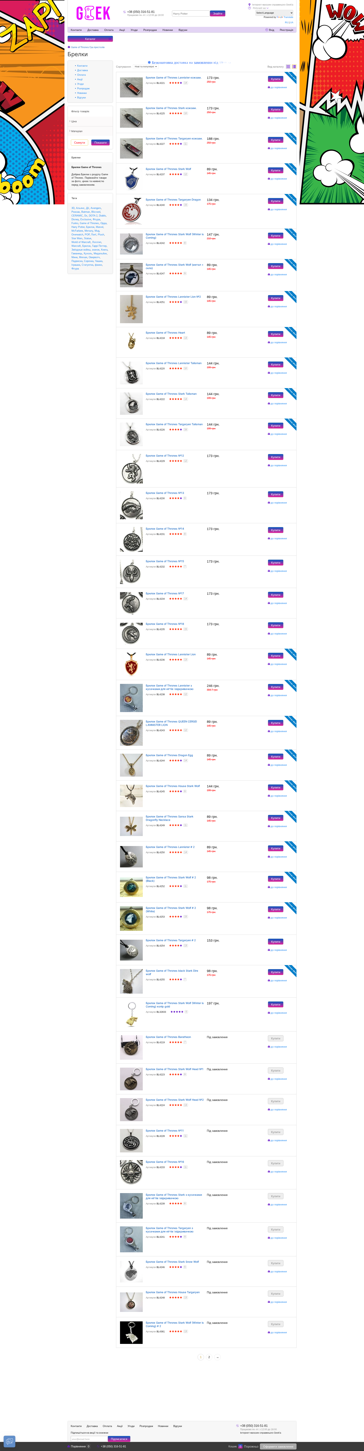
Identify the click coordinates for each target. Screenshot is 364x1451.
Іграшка (75, 264)
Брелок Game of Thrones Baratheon (168, 1036)
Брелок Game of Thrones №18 (165, 623)
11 (185, 143)
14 (185, 83)
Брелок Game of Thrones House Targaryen (173, 1292)
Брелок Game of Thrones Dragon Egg (169, 755)
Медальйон (100, 253)
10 (185, 113)
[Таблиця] (294, 66)
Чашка (98, 261)
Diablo (102, 215)
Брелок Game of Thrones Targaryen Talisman (174, 424)
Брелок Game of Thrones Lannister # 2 (170, 846)
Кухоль (88, 253)
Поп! (93, 234)
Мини (74, 257)
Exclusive (85, 219)
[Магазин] (68, 47)
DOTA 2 (93, 215)
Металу (89, 230)
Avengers (96, 208)
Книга (104, 249)
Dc (85, 215)
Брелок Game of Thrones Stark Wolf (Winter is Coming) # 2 (175, 1324)
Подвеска (76, 261)
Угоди (134, 29)
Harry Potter (78, 227)
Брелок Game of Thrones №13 (165, 492)
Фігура (96, 219)
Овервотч (94, 257)
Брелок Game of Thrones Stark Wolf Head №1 (174, 1069)
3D (73, 208)
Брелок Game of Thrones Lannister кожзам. (174, 77)
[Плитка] (288, 66)
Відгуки (183, 29)
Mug (97, 230)
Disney (75, 219)
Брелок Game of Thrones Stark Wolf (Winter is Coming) (175, 236)
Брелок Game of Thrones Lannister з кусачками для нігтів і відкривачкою (169, 687)
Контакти (76, 29)
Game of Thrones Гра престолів (87, 47)
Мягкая (83, 257)
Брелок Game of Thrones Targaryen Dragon (173, 199)
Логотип (96, 242)
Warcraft (76, 245)
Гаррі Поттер (99, 245)
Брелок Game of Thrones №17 (165, 593)
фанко (98, 264)
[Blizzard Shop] (93, 13)
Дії (87, 208)
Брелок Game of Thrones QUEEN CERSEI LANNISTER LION (171, 723)
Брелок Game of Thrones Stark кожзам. (171, 108)
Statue (87, 238)
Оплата (109, 29)
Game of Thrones (89, 223)
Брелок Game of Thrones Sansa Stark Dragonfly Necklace (169, 818)
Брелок (90, 227)
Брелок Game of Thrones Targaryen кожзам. (174, 138)
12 (185, 174)
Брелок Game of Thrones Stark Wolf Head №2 (175, 1099)
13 (185, 338)
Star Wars (76, 238)
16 (185, 429)
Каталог (90, 38)
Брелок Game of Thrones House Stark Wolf (173, 786)
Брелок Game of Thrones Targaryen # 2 (171, 940)
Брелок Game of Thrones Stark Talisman (171, 393)
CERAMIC (77, 215)
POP (87, 234)
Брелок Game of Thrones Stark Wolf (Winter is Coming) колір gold (175, 1004)
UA (291, 22)
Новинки (167, 29)
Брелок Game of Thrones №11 (165, 1130)
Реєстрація (286, 29)
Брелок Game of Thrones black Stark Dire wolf (172, 972)
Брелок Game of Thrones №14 (165, 528)
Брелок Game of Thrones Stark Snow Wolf (172, 1261)
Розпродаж (150, 29)
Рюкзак (75, 211)
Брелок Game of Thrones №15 (165, 561)
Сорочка (88, 261)
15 (185, 205)
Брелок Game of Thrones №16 (165, 1161)
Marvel (99, 227)
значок (96, 249)
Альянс (80, 208)
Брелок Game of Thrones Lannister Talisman (174, 363)
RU (286, 22)
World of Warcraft (81, 242)
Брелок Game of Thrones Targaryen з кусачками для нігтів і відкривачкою (169, 1229)
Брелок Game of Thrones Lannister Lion (171, 654)
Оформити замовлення (278, 1446)
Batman (85, 211)
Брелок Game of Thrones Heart (165, 332)
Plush (101, 234)
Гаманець (76, 253)
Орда (103, 223)
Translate (288, 17)
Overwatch (77, 234)
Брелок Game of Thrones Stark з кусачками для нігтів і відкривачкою (174, 1196)
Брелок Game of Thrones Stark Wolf (168, 168)
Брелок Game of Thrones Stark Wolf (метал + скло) (174, 266)
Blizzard (95, 211)
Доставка (93, 29)
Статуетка (87, 264)
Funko (74, 223)
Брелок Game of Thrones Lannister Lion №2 (173, 296)
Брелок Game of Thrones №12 (165, 455)
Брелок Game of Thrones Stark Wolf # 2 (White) (171, 909)
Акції (122, 29)
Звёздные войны (80, 249)
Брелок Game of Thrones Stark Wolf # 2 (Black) (171, 879)
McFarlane (77, 230)
